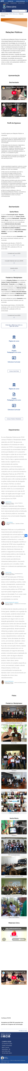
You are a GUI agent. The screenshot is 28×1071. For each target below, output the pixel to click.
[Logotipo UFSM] (4, 6)
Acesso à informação (20, 1)
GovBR (2, 1)
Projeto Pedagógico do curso (14, 351)
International (13, 3)
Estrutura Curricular (14, 362)
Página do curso (14, 341)
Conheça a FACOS (6, 1018)
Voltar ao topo (23, 1030)
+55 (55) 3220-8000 (7, 1053)
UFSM (4, 1062)
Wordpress (22, 1060)
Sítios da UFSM (21, 3)
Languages (5, 3)
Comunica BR (10, 1)
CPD (8, 1062)
